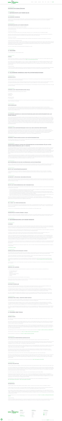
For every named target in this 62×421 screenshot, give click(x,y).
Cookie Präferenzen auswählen (12, 247)
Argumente (33, 414)
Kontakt (33, 416)
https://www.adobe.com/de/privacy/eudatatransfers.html (46, 329)
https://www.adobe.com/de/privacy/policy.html (27, 333)
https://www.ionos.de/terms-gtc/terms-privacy (32, 59)
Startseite (33, 412)
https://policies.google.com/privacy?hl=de (38, 359)
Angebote (33, 413)
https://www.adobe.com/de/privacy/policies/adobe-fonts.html (30, 331)
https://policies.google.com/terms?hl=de (25, 379)
